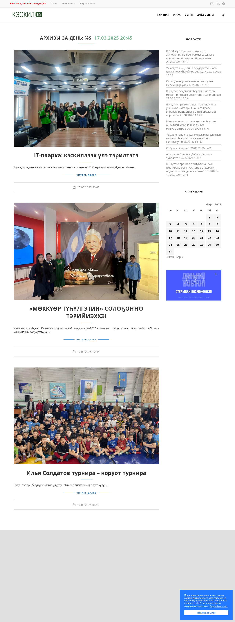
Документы (205, 14)
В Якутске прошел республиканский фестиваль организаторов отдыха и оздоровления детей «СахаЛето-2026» (192, 167)
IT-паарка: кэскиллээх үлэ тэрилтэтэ (86, 155)
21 (201, 238)
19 (185, 238)
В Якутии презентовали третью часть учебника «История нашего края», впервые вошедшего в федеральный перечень (191, 110)
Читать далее (86, 175)
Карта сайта (87, 3)
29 (209, 244)
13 (193, 231)
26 (185, 244)
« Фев (170, 257)
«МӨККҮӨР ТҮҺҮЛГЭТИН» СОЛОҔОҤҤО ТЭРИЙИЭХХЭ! (86, 312)
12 (185, 231)
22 (209, 238)
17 (170, 238)
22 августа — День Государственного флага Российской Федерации (191, 69)
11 (178, 231)
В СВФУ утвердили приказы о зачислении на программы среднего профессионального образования (190, 54)
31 (170, 251)
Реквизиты (68, 3)
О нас (53, 3)
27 (193, 244)
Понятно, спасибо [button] (206, 613)
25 (178, 244)
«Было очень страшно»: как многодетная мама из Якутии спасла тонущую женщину (193, 138)
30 (217, 244)
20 (193, 238)
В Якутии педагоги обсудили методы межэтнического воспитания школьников (193, 92)
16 (217, 231)
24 (170, 244)
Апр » (179, 257)
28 (201, 244)
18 (178, 238)
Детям (189, 14)
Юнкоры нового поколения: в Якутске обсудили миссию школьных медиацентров (191, 124)
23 (217, 238)
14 (201, 231)
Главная (163, 14)
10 (170, 231)
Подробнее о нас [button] (219, 606)
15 (209, 231)
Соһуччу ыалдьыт (178, 148)
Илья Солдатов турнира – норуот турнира (86, 473)
